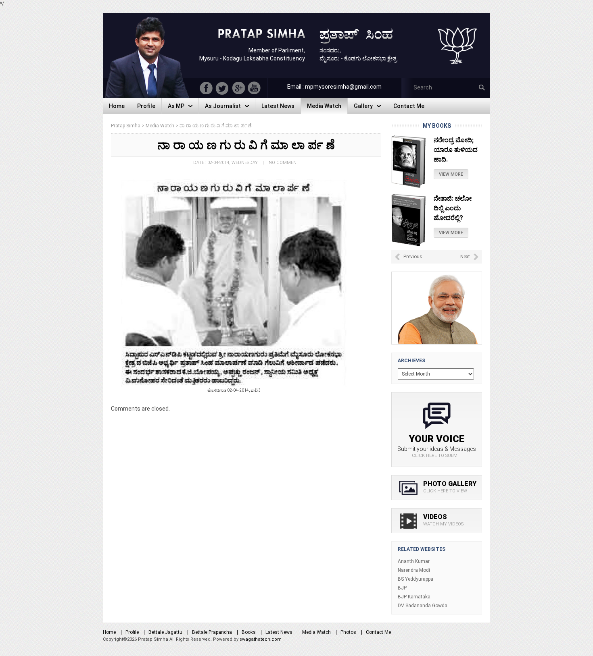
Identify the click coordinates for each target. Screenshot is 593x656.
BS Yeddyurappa (415, 579)
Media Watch (316, 632)
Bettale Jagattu (165, 632)
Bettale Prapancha (212, 632)
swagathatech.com (261, 639)
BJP (402, 588)
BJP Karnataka (414, 597)
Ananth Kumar (414, 561)
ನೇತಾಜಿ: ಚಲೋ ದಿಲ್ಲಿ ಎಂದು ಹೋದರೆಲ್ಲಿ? (453, 149)
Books (249, 632)
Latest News (278, 632)
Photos (348, 632)
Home (109, 632)
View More (451, 174)
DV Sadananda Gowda (422, 605)
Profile (132, 632)
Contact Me (378, 632)
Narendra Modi (414, 570)
